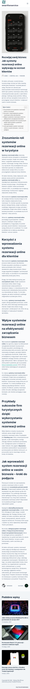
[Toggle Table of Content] (25, 107)
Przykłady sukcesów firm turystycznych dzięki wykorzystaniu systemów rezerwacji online (15, 122)
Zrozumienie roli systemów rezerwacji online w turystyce (14, 110)
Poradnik (22, 75)
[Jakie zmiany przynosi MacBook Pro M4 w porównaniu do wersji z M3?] (15, 607)
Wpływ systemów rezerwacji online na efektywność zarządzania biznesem (14, 117)
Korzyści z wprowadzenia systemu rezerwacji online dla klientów (13, 114)
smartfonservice (10, 5)
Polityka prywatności (22, 687)
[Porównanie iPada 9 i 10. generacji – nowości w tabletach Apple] (15, 632)
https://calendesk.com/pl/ (9, 365)
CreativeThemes (16, 682)
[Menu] (27, 3)
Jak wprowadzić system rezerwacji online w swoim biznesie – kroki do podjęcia (13, 127)
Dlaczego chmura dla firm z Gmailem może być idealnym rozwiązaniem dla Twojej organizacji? (13, 669)
